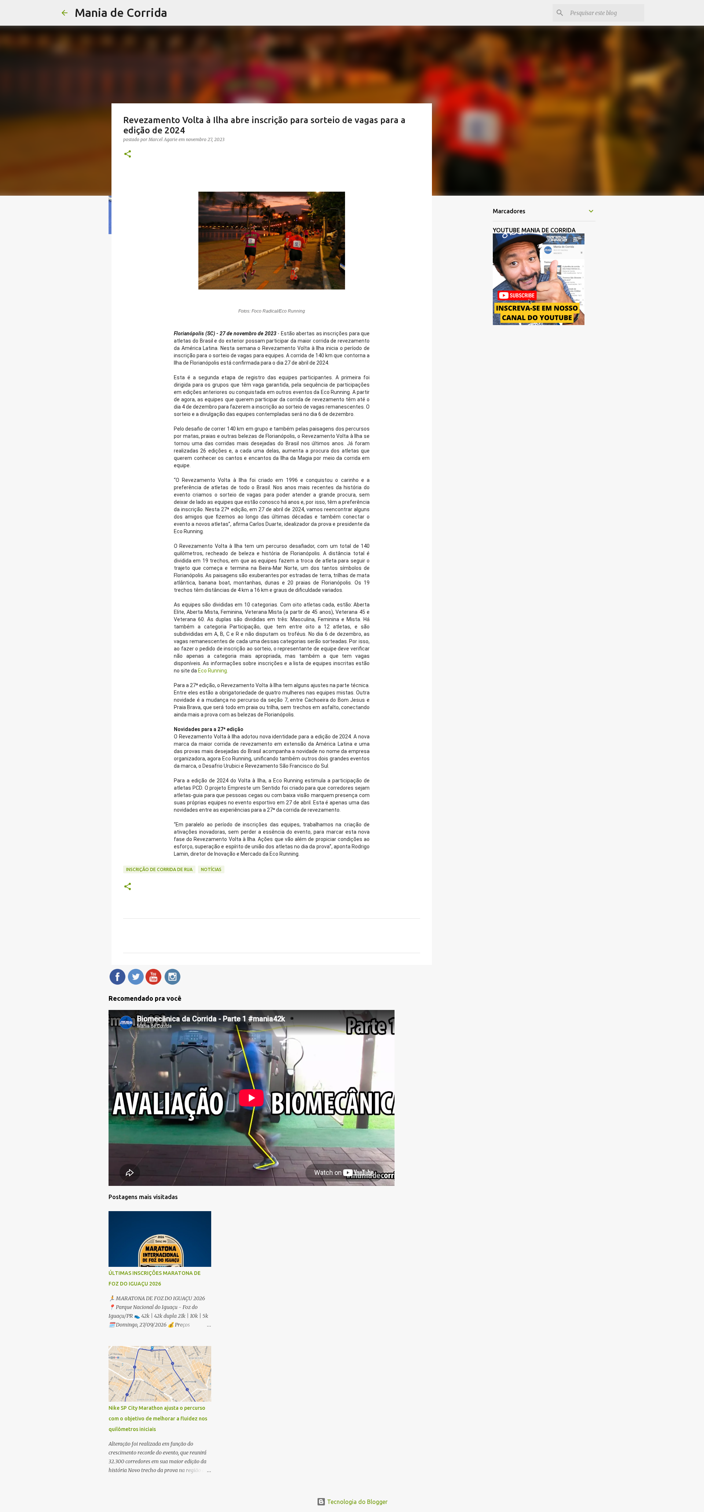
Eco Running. (213, 671)
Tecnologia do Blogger (357, 1501)
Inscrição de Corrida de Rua (159, 869)
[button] (127, 154)
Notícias (211, 869)
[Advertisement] (469, 317)
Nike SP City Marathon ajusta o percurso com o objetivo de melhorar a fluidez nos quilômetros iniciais (158, 1418)
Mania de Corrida (121, 12)
